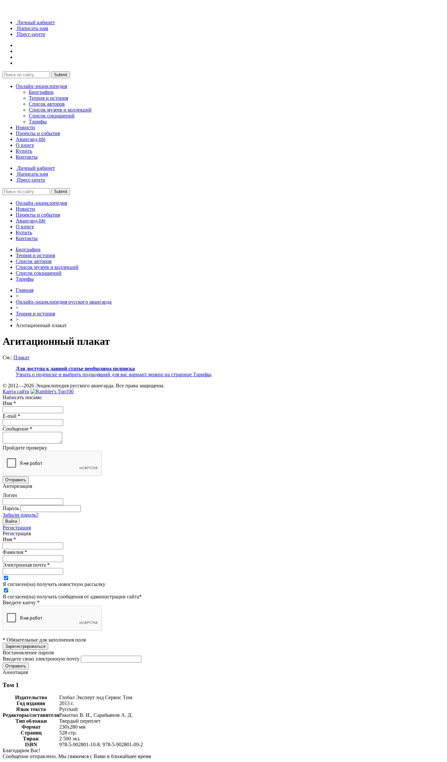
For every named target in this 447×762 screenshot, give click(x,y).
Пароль (11, 508)
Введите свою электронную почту (41, 659)
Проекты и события (38, 133)
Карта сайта (16, 391)
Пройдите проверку (25, 448)
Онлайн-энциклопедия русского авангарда (64, 302)
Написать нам (32, 28)
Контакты (27, 157)
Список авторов (47, 104)
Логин (10, 495)
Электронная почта (26, 565)
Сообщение (17, 429)
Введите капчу (21, 602)
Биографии (41, 92)
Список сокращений (52, 115)
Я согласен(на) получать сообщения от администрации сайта (72, 596)
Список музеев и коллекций (60, 110)
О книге (25, 145)
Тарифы (38, 121)
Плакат (21, 357)
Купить (24, 151)
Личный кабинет (35, 22)
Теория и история (48, 98)
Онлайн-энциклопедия (41, 86)
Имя (9, 403)
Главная (24, 290)
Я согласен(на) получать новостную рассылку (54, 584)
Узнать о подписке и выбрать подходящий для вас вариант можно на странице (104, 374)
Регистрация (17, 527)
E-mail (11, 416)
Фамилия (15, 552)
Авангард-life (30, 139)
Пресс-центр (30, 34)
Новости (25, 127)
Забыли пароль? (20, 515)
